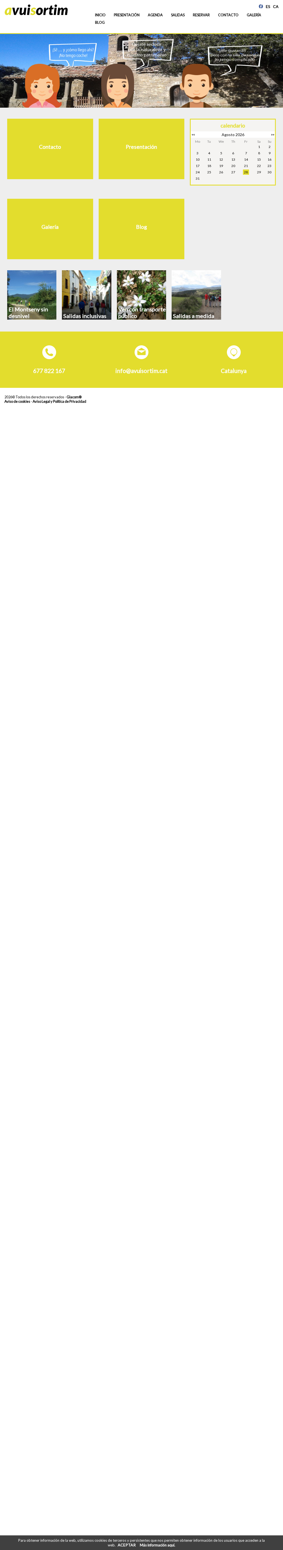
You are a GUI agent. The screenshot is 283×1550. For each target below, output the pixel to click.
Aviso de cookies (17, 401)
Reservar (201, 15)
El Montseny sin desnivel (28, 312)
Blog (100, 22)
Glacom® (74, 397)
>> (272, 134)
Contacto (228, 15)
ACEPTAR (127, 1545)
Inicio (100, 15)
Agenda (155, 15)
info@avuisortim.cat (141, 370)
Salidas (178, 15)
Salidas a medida (193, 315)
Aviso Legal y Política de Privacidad (59, 401)
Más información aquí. (157, 1545)
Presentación (127, 15)
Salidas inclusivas (84, 315)
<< (193, 134)
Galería (254, 15)
